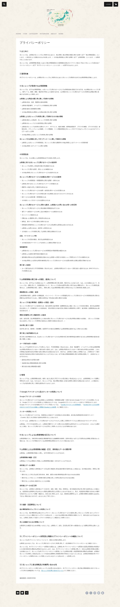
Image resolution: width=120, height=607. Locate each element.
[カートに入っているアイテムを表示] (115, 4)
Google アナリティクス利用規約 (71, 404)
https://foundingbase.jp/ (102, 593)
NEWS (61, 34)
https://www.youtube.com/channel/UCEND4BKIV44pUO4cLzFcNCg (98, 593)
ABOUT (54, 34)
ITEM (25, 34)
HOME (18, 34)
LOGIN (108, 4)
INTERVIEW (44, 34)
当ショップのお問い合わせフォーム (52, 570)
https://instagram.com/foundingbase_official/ (94, 593)
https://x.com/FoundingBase (90, 593)
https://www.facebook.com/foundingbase (87, 593)
